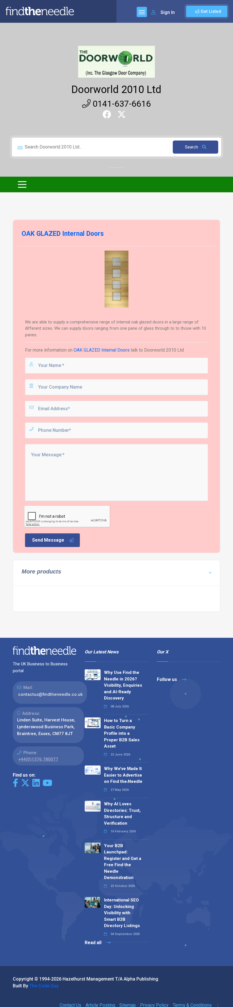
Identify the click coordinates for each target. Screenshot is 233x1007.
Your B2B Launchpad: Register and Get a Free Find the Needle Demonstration (122, 861)
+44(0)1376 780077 (38, 759)
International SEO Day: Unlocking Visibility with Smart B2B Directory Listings (122, 912)
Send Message (48, 540)
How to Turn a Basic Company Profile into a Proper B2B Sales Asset (122, 733)
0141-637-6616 (121, 104)
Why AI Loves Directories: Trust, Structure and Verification (122, 813)
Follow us (167, 679)
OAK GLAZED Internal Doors (102, 350)
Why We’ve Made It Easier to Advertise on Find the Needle (123, 775)
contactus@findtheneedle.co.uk (50, 694)
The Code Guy (44, 986)
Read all (94, 942)
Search (192, 147)
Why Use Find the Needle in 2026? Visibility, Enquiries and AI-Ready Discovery (123, 685)
